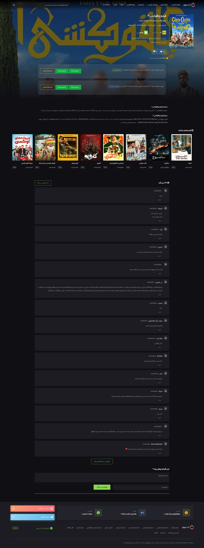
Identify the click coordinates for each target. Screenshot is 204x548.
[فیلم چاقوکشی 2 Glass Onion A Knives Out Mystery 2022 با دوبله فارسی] (180, 31)
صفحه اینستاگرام (44, 508)
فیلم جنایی (112, 119)
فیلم (155, 533)
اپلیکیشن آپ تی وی (31, 528)
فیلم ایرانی (163, 4)
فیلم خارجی (176, 4)
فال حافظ (70, 527)
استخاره (162, 533)
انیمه (122, 4)
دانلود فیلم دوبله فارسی (94, 527)
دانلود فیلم (175, 527)
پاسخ (159, 200)
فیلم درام (105, 119)
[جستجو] (14, 5)
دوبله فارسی (131, 4)
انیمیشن (141, 4)
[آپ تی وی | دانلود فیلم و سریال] (189, 6)
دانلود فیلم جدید (134, 527)
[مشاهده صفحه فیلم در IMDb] (164, 33)
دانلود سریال (109, 527)
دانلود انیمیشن (121, 527)
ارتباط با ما (106, 4)
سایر (115, 4)
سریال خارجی (152, 4)
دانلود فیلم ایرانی (148, 527)
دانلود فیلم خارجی (162, 527)
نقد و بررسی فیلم (173, 533)
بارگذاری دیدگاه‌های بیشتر (102, 461)
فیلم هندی (79, 527)
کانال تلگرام (45, 517)
